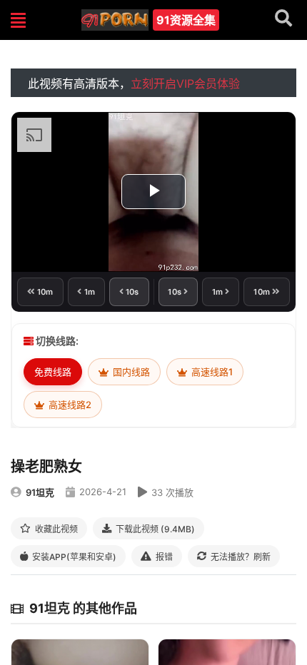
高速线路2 (68, 404)
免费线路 (52, 371)
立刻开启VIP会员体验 (185, 83)
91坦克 (40, 492)
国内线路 (130, 371)
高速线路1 (211, 371)
